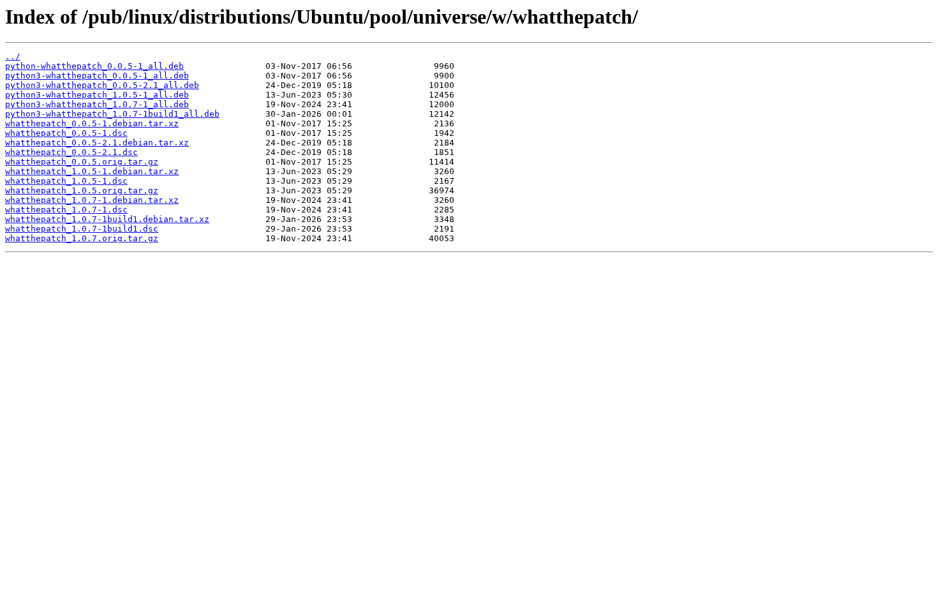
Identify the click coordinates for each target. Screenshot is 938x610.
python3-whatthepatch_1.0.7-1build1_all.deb (112, 114)
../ (12, 56)
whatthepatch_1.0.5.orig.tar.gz (81, 190)
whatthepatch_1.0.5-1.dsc (66, 181)
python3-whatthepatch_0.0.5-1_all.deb (97, 75)
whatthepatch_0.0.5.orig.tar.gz (81, 162)
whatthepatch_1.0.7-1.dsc (66, 209)
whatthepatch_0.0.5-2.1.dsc (71, 152)
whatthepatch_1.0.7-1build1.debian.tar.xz (107, 219)
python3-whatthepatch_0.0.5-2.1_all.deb (102, 85)
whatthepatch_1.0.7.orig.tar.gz (81, 238)
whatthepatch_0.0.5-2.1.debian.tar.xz (97, 142)
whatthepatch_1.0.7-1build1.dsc (81, 229)
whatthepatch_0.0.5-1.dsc (66, 133)
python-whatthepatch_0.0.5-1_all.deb (94, 66)
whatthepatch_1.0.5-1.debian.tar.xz (92, 171)
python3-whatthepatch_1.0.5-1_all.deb (97, 95)
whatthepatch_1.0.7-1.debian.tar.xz (92, 200)
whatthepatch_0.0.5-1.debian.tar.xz (92, 123)
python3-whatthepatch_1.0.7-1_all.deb (97, 104)
